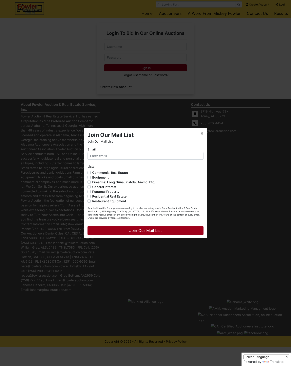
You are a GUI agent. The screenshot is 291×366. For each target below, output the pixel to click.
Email (91, 149)
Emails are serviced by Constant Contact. (108, 218)
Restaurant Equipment (109, 201)
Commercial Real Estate (110, 173)
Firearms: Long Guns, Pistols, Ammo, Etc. (123, 182)
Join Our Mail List (145, 230)
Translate (276, 362)
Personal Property (105, 192)
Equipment (100, 177)
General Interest (104, 187)
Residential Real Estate (109, 196)
